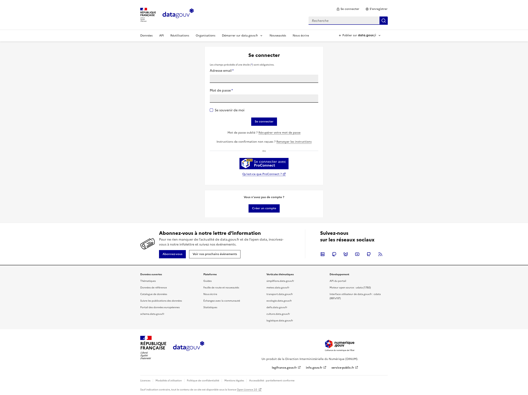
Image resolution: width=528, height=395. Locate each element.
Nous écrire (301, 35)
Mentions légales (234, 380)
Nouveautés (278, 35)
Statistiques (210, 307)
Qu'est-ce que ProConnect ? (262, 174)
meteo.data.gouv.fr (277, 287)
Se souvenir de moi (229, 110)
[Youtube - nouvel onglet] (357, 254)
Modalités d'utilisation (169, 380)
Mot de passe (221, 90)
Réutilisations (179, 35)
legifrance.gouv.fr (284, 368)
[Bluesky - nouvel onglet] (346, 254)
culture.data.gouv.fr (278, 314)
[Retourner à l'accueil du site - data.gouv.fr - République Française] (188, 348)
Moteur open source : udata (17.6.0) (350, 287)
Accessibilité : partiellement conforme (272, 380)
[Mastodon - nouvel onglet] (334, 254)
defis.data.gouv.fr (276, 307)
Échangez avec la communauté (221, 301)
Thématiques (148, 281)
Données (146, 35)
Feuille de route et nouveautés (221, 287)
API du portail (338, 281)
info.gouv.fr (314, 368)
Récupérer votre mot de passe (279, 132)
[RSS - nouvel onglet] (380, 254)
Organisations (205, 35)
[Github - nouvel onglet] (369, 254)
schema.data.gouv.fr (152, 314)
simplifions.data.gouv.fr (280, 281)
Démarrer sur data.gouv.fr (240, 35)
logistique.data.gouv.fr (279, 320)
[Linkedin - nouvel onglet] (322, 254)
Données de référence (153, 287)
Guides (207, 281)
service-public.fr (342, 368)
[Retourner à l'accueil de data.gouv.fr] (178, 14)
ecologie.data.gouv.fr (279, 301)
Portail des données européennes (160, 307)
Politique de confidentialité (203, 380)
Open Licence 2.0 (247, 389)
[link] (348, 9)
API (161, 35)
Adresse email (222, 70)
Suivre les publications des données (161, 301)
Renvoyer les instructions (294, 142)
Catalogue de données (153, 294)
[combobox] (348, 20)
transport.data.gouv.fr (279, 294)
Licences (145, 380)
